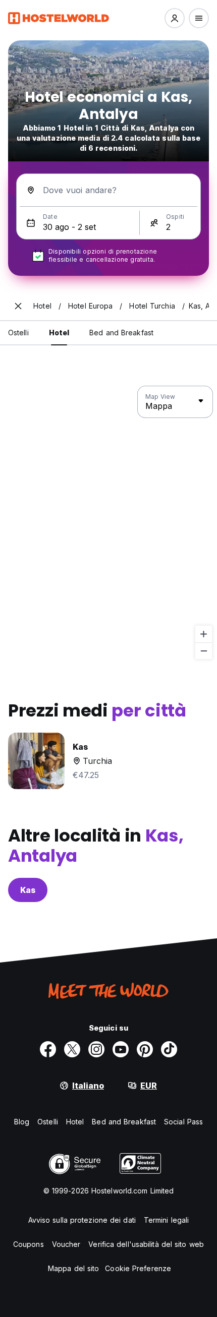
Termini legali (166, 1220)
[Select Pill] (175, 18)
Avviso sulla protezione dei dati (82, 1220)
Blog (21, 1121)
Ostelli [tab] (18, 332)
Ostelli (47, 1121)
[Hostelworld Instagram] (96, 1049)
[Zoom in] (203, 634)
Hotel (75, 1121)
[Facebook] (48, 1049)
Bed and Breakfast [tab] (121, 332)
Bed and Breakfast (124, 1121)
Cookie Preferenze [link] (138, 1268)
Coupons (28, 1244)
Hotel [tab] (59, 332)
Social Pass (183, 1121)
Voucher (66, 1244)
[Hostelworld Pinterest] (145, 1049)
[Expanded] (18, 306)
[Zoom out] (203, 650)
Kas (27, 890)
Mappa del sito (73, 1268)
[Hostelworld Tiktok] (169, 1049)
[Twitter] (72, 1049)
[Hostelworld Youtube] (121, 1049)
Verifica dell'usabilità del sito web (146, 1244)
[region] (108, 523)
